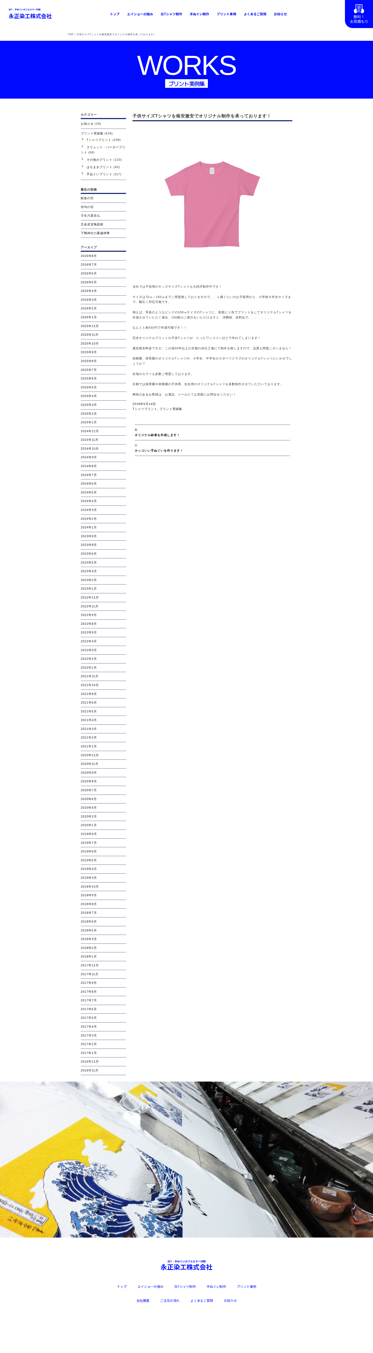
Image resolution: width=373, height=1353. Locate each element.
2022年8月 (89, 623)
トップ (115, 14)
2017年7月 (89, 1000)
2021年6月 (89, 702)
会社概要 (142, 1300)
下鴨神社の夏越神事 (95, 233)
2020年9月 (89, 772)
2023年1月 (89, 588)
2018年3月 (89, 939)
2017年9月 (89, 982)
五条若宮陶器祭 (92, 224)
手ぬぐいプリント (99, 174)
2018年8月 (89, 904)
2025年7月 (89, 370)
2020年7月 (89, 790)
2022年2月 (89, 658)
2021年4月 (89, 720)
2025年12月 (90, 326)
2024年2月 (89, 518)
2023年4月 (89, 571)
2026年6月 (89, 273)
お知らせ (280, 14)
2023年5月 (89, 562)
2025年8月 (89, 361)
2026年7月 (89, 264)
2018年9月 (89, 895)
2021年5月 (89, 711)
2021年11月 (89, 676)
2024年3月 (89, 510)
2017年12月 (90, 965)
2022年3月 (89, 650)
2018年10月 (90, 886)
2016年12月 (90, 1061)
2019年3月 (89, 877)
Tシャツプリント (145, 409)
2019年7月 (89, 842)
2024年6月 (89, 483)
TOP (70, 34)
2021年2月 (89, 737)
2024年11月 (89, 439)
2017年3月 (89, 1035)
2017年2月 (89, 1044)
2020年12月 (90, 755)
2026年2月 (89, 308)
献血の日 (87, 198)
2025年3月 (89, 404)
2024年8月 (89, 466)
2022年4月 (89, 641)
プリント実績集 (171, 409)
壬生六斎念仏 (90, 215)
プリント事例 (226, 14)
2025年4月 (89, 396)
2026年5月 (89, 282)
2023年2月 (89, 580)
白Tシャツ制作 (171, 14)
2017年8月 (89, 991)
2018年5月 (89, 930)
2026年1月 (89, 317)
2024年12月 (90, 431)
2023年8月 (89, 545)
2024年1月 (89, 527)
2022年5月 (89, 632)
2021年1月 (89, 746)
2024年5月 (89, 492)
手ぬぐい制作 (199, 14)
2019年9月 (89, 834)
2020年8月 (89, 781)
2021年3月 (89, 729)
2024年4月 (89, 501)
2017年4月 (89, 1026)
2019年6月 (89, 851)
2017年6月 (89, 1009)
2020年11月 (89, 763)
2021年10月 (90, 685)
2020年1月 (89, 825)
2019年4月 (89, 869)
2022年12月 (90, 597)
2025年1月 (89, 422)
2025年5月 (89, 387)
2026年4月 (89, 291)
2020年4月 (89, 807)
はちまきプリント (99, 167)
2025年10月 (90, 343)
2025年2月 (89, 413)
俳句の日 (87, 207)
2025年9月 (89, 352)
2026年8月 (89, 256)
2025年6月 (89, 378)
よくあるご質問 (255, 14)
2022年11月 (89, 606)
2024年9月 (89, 457)
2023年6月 (89, 553)
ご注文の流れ (170, 1300)
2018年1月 (89, 956)
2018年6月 (89, 921)
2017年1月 (89, 1053)
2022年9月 (89, 615)
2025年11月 (89, 334)
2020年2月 (89, 816)
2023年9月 (89, 536)
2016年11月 (89, 1070)
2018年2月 (89, 948)
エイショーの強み (140, 14)
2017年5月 (89, 1017)
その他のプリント (99, 159)
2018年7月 (89, 912)
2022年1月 (89, 667)
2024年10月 (90, 448)
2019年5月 (89, 860)
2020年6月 (89, 799)
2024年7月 (89, 475)
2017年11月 (89, 974)
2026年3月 (89, 299)
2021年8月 (89, 694)
